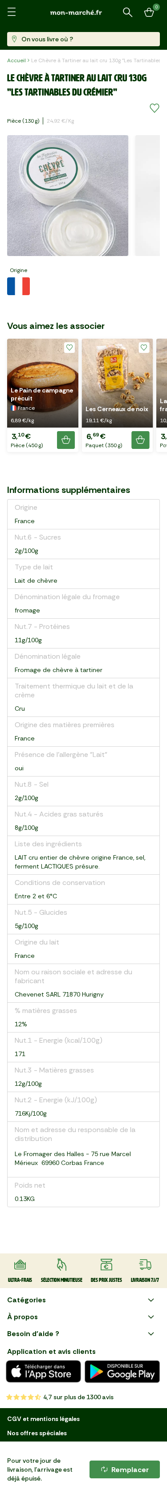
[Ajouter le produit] (66, 440)
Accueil (16, 60)
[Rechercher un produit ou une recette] (127, 12)
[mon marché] (83, 12)
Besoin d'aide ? (33, 1333)
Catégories (26, 1300)
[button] (42, 395)
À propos (22, 1316)
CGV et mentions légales (43, 1418)
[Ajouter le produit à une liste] (154, 108)
